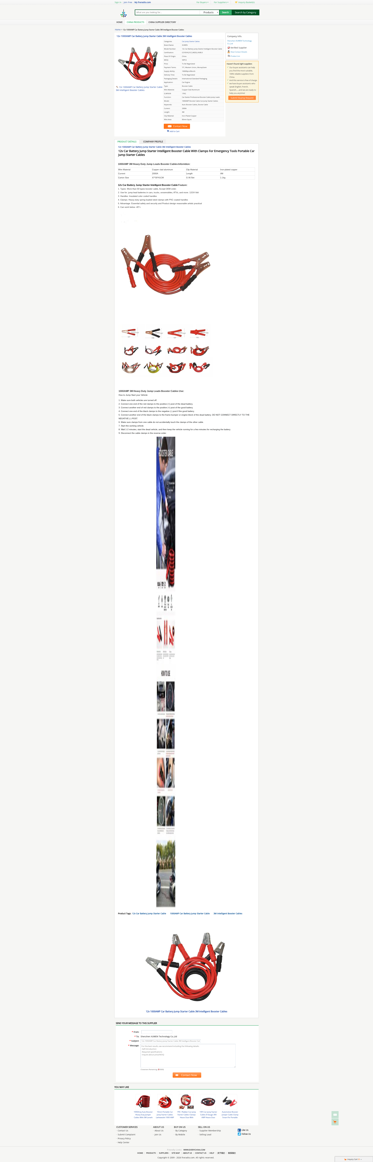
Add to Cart (175, 131)
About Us (158, 1127)
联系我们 (232, 1153)
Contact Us (123, 1130)
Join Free (128, 2)
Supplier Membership (210, 1130)
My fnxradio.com (142, 2)
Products (151, 1153)
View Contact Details (239, 52)
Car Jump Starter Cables (191, 41)
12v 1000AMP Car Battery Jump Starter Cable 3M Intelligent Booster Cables (154, 36)
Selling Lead (205, 1134)
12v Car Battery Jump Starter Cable (149, 913)
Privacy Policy (124, 1138)
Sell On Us (204, 1127)
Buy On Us (179, 1127)
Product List (235, 56)
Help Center (123, 1142)
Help (212, 1153)
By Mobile (180, 1134)
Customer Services (127, 1127)
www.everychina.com (194, 1149)
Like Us (245, 1130)
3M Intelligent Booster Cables (228, 913)
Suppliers (163, 1153)
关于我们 (221, 1153)
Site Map (176, 1153)
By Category (181, 1130)
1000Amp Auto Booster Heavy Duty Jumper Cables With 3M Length (143, 1115)
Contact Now (180, 126)
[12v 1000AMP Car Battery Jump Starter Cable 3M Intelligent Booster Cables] (138, 82)
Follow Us (246, 1134)
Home (119, 22)
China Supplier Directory (162, 22)
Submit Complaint (126, 1134)
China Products (135, 22)
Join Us (158, 1134)
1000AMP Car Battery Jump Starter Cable (190, 913)
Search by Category (245, 12)
